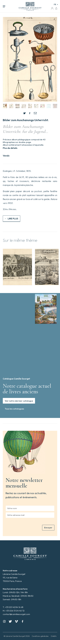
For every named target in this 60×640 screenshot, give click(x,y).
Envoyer (48, 527)
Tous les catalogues (14, 408)
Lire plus (13, 218)
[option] (17, 267)
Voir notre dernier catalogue (19, 400)
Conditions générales (40, 636)
